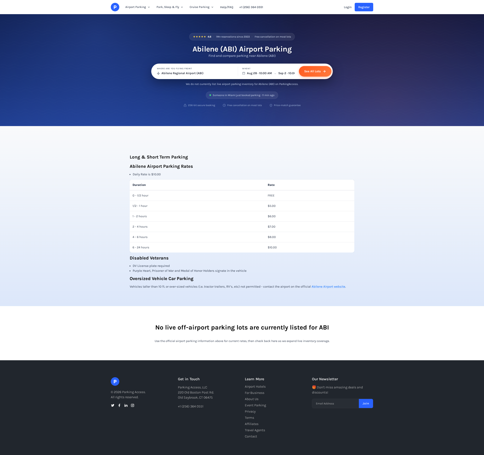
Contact (251, 436)
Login (348, 7)
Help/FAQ (226, 7)
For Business (254, 393)
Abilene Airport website (328, 286)
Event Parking (255, 405)
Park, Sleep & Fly (168, 7)
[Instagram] (132, 405)
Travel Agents (255, 430)
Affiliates (251, 424)
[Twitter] (113, 405)
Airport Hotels (255, 386)
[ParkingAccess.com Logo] (115, 7)
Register (364, 7)
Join (366, 403)
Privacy (250, 411)
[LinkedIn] (126, 405)
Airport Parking (135, 7)
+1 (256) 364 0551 (251, 7)
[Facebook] (119, 405)
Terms (249, 418)
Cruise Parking (199, 7)
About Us (251, 399)
